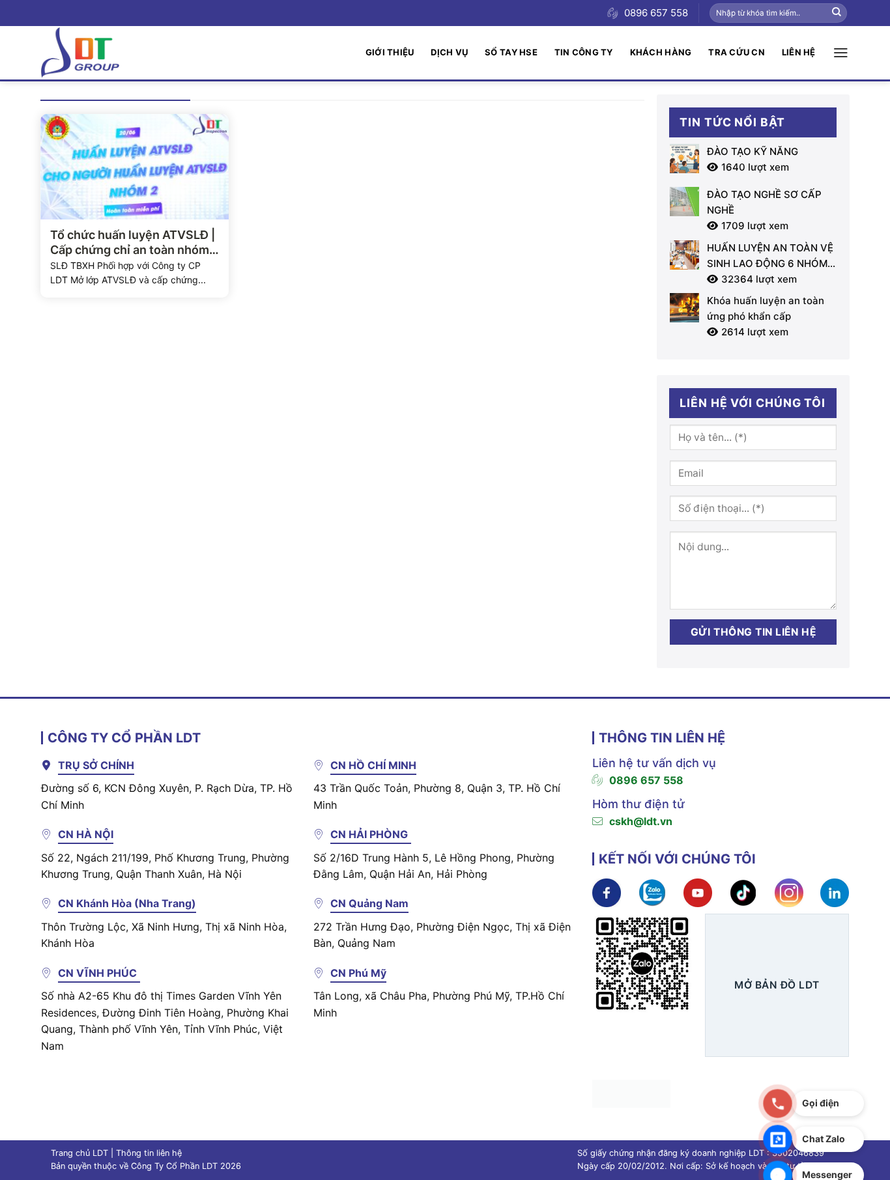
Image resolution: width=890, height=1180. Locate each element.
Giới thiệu (390, 52)
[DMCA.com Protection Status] (631, 1092)
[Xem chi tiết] (606, 892)
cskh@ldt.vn (640, 821)
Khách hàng (661, 52)
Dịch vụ (449, 52)
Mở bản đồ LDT (776, 985)
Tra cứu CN (736, 52)
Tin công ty (583, 52)
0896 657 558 (646, 780)
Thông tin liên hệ (149, 1153)
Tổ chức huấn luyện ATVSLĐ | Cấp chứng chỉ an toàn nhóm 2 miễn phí (134, 243)
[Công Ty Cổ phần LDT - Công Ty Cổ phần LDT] (80, 52)
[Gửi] (836, 13)
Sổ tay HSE (511, 52)
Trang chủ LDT (79, 1153)
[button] (841, 52)
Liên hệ (799, 52)
